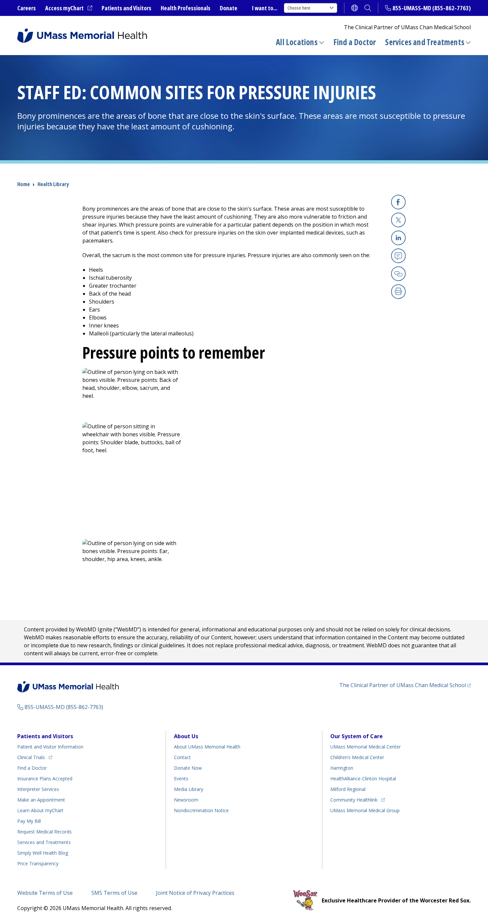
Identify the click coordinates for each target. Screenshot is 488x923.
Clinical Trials (34, 757)
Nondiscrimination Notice (201, 810)
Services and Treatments (424, 41)
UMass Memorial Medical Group (365, 810)
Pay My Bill (29, 821)
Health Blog (42, 853)
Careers (26, 8)
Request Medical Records (44, 831)
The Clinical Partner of (405, 685)
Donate (228, 8)
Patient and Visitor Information (50, 747)
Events (181, 778)
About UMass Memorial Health (207, 747)
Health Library (53, 184)
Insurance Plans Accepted (44, 778)
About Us (186, 736)
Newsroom (186, 800)
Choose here (298, 8)
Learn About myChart (40, 810)
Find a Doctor (354, 42)
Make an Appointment (41, 800)
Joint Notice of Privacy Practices (195, 892)
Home (23, 184)
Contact (182, 757)
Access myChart (68, 8)
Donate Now (188, 768)
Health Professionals (185, 8)
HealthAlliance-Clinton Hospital (363, 778)
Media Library (188, 789)
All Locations (297, 41)
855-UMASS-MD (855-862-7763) (431, 8)
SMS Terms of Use (114, 892)
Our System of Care (356, 736)
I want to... (264, 8)
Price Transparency (37, 863)
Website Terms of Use (45, 892)
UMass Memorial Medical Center (365, 747)
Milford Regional (348, 789)
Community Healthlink (353, 799)
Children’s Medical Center (357, 757)
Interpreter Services (38, 789)
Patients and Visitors (126, 8)
